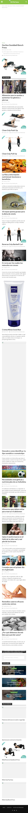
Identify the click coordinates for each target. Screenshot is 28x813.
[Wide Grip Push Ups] (14, 770)
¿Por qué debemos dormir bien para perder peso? (12, 633)
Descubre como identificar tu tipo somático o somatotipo (14, 452)
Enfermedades (14, 692)
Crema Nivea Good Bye (11, 330)
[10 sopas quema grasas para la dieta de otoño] (14, 200)
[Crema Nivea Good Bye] (14, 303)
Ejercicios (10, 6)
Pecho (14, 6)
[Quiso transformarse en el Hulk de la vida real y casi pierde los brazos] (14, 529)
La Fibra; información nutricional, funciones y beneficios (11, 176)
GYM (6, 6)
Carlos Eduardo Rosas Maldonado (10, 55)
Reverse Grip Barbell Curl (12, 244)
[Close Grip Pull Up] (14, 143)
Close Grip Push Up (10, 130)
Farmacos (14, 668)
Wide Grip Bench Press (8, 800)
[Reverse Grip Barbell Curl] (14, 234)
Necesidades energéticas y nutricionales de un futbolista (14, 480)
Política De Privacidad (18, 807)
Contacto (9, 807)
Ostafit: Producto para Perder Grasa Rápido (14, 671)
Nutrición (14, 680)
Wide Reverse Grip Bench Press (11, 760)
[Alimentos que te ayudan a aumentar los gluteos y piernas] (14, 86)
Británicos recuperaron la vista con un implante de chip (14, 696)
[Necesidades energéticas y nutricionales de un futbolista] (14, 471)
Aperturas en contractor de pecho (12, 740)
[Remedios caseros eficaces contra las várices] (14, 591)
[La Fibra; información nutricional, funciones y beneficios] (14, 166)
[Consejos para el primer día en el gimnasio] (14, 560)
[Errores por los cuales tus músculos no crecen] (14, 255)
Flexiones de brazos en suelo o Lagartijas (13, 720)
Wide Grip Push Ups (7, 780)
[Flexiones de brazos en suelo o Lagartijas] (14, 712)
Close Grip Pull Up (9, 154)
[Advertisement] (14, 24)
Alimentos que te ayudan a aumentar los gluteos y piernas (13, 97)
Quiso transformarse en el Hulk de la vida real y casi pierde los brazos (12, 539)
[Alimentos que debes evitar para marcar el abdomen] (14, 501)
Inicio (3, 6)
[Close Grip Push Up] (14, 120)
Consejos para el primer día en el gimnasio (13, 568)
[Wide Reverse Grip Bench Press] (14, 750)
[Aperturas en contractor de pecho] (14, 730)
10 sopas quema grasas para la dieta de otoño (13, 212)
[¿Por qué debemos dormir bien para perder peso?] (14, 623)
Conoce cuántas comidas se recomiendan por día (14, 683)
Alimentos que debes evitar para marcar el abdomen (13, 510)
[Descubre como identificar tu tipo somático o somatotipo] (14, 395)
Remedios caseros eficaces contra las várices (13, 603)
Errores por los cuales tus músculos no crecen (12, 264)
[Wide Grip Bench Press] (14, 790)
